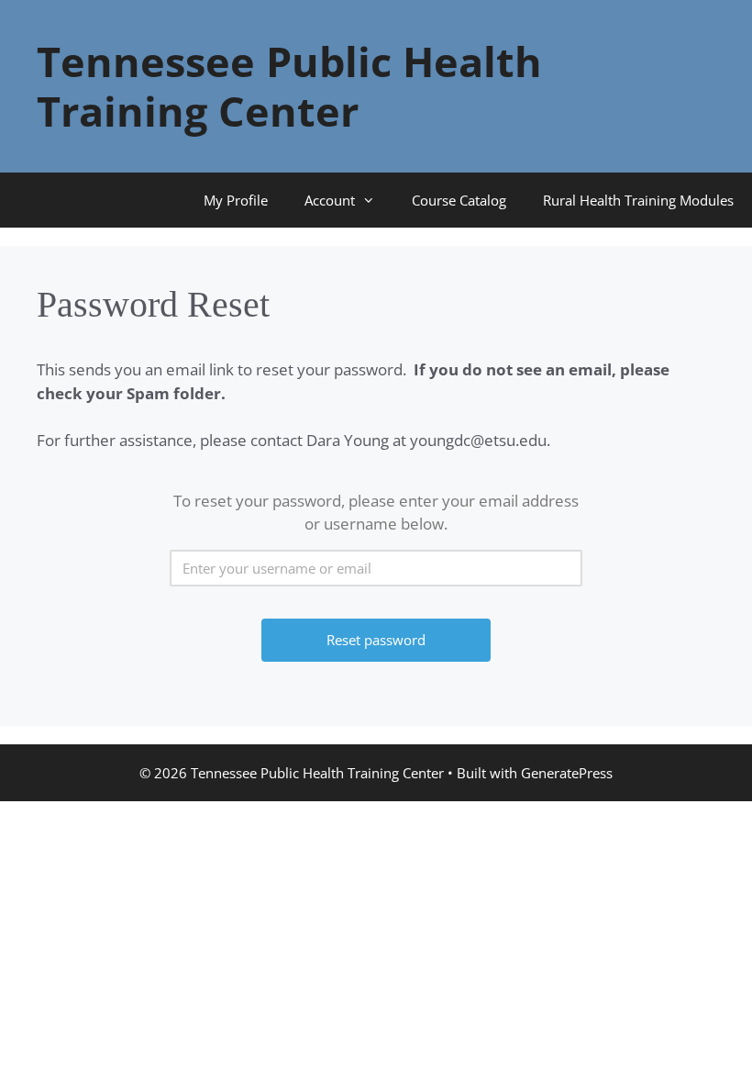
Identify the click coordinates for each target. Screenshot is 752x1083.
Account (329, 200)
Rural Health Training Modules (638, 200)
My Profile (236, 200)
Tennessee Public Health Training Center (289, 86)
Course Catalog (459, 200)
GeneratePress (567, 773)
